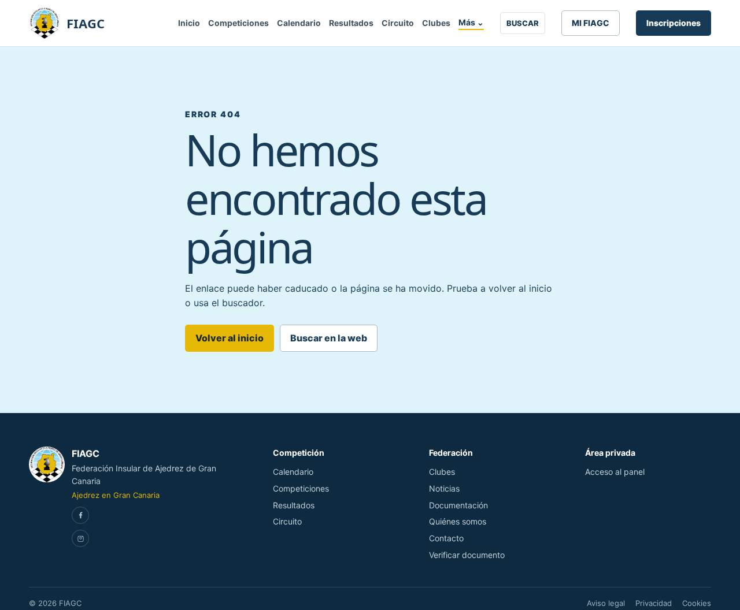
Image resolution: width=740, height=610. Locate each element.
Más (471, 22)
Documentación (458, 505)
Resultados (351, 23)
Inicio (189, 23)
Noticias (444, 488)
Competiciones (238, 23)
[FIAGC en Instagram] (80, 538)
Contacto (446, 538)
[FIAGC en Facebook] (80, 515)
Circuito (398, 23)
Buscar (522, 23)
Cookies (696, 603)
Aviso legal (606, 603)
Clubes (436, 23)
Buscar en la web (328, 338)
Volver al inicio (229, 338)
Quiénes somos (457, 521)
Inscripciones (673, 23)
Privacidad (653, 603)
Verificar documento (467, 555)
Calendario (299, 23)
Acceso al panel (615, 472)
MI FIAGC (590, 23)
